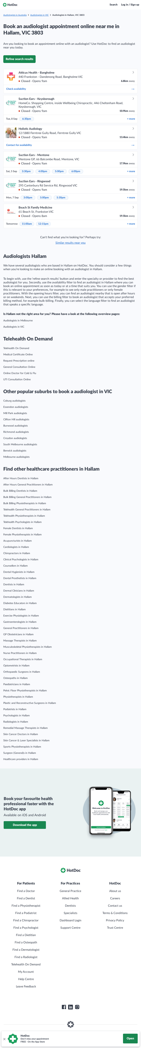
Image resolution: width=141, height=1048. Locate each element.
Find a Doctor (26, 891)
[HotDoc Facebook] (64, 1007)
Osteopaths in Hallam (15, 678)
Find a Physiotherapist (26, 905)
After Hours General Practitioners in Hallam (28, 484)
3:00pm (28, 197)
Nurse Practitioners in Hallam (20, 653)
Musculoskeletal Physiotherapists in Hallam (27, 647)
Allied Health (70, 898)
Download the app (25, 825)
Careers (115, 898)
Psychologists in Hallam (16, 715)
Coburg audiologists (14, 401)
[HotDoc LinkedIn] (70, 1007)
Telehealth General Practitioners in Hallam (26, 509)
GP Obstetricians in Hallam (18, 634)
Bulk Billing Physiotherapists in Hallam (24, 503)
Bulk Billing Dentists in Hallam (20, 491)
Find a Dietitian (26, 935)
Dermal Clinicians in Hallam (18, 591)
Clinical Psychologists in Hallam (20, 559)
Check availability (16, 89)
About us (115, 891)
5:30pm (61, 197)
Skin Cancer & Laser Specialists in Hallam (26, 740)
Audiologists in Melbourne (18, 320)
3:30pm (26, 171)
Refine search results (19, 59)
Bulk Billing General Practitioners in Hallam (27, 497)
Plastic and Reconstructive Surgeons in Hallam (29, 703)
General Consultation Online (19, 367)
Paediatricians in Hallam (16, 684)
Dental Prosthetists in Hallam (19, 578)
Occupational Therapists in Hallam (22, 659)
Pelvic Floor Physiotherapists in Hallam (25, 690)
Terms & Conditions (115, 913)
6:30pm (26, 119)
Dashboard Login (70, 920)
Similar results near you (70, 242)
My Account (26, 971)
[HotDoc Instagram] (77, 1007)
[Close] (4, 1039)
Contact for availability (19, 145)
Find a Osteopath (26, 942)
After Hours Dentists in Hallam (20, 478)
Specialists (70, 913)
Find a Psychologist (25, 927)
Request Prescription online (18, 361)
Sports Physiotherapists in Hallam (22, 747)
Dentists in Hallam (13, 584)
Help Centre (26, 979)
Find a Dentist (26, 898)
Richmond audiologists (16, 432)
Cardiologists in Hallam (16, 547)
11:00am (27, 224)
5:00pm (59, 171)
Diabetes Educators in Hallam (20, 603)
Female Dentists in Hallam (18, 528)
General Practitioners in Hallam (21, 628)
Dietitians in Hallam (14, 609)
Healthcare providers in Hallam (20, 759)
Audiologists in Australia (15, 15)
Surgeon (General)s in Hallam (19, 753)
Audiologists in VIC (39, 15)
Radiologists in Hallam (15, 722)
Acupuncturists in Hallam (17, 541)
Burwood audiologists (15, 426)
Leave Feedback (26, 986)
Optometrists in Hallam (16, 665)
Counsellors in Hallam (15, 566)
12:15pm (43, 224)
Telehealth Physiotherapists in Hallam (24, 516)
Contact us (115, 905)
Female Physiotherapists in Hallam (22, 534)
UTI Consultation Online (17, 379)
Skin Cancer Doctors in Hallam (20, 734)
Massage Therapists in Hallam (20, 640)
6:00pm (75, 171)
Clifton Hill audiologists (16, 419)
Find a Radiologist (26, 957)
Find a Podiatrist (26, 913)
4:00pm (42, 171)
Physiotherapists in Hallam (18, 697)
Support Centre (70, 927)
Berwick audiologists (14, 450)
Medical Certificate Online (18, 354)
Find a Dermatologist (25, 949)
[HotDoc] (10, 5)
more (131, 119)
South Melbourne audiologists (20, 444)
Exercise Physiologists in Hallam (21, 615)
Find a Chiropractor (26, 920)
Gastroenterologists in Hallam (20, 622)
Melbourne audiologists (16, 457)
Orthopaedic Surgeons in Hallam (21, 672)
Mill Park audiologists (15, 413)
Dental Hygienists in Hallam (19, 572)
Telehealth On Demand (16, 348)
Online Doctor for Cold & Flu (19, 373)
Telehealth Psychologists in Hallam (22, 522)
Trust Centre (115, 927)
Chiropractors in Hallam (16, 553)
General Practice (70, 891)
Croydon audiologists (15, 438)
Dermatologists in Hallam (17, 597)
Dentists (70, 905)
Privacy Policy (115, 920)
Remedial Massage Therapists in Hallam (25, 728)
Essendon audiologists (15, 407)
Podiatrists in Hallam (14, 709)
